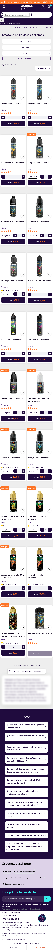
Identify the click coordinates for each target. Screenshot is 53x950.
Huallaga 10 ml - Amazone (12, 280)
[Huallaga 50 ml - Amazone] (40, 265)
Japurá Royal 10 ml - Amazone (37, 517)
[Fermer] (2, 20)
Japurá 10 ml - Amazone (38, 221)
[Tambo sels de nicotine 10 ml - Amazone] (40, 383)
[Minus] (3, 117)
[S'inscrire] (47, 899)
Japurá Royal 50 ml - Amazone (37, 576)
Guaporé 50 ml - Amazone (12, 162)
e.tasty (3, 110)
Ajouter (13, 123)
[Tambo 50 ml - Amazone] (40, 324)
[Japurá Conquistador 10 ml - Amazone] (13, 501)
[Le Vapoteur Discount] (24, 7)
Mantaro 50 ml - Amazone (39, 103)
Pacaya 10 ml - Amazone (38, 457)
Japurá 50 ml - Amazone (12, 103)
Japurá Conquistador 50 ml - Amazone (13, 576)
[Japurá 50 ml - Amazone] (13, 88)
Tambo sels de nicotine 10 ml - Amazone (39, 400)
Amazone (4, 287)
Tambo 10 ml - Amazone (12, 398)
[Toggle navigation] (2, 7)
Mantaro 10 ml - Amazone (12, 221)
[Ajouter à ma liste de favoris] (23, 98)
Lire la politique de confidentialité (13, 939)
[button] (49, 7)
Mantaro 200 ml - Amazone (40, 633)
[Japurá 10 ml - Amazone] (40, 206)
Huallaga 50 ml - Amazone (39, 280)
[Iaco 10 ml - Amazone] (13, 442)
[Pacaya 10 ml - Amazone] (40, 442)
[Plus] (23, 117)
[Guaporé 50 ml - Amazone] (13, 147)
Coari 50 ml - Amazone (11, 339)
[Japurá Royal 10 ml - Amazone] (40, 501)
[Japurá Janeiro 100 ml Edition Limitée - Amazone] (13, 618)
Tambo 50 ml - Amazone (38, 339)
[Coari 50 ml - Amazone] (13, 324)
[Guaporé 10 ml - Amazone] (40, 147)
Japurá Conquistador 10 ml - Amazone (13, 517)
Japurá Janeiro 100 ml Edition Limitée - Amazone (13, 634)
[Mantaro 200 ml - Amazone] (40, 618)
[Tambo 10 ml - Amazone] (13, 383)
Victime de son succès (40, 654)
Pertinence (41, 68)
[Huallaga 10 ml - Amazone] (13, 265)
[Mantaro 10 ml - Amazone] (13, 206)
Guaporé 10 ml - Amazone (39, 162)
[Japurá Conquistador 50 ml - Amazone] (13, 559)
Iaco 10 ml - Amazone (10, 457)
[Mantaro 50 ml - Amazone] (40, 88)
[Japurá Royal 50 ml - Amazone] (40, 559)
